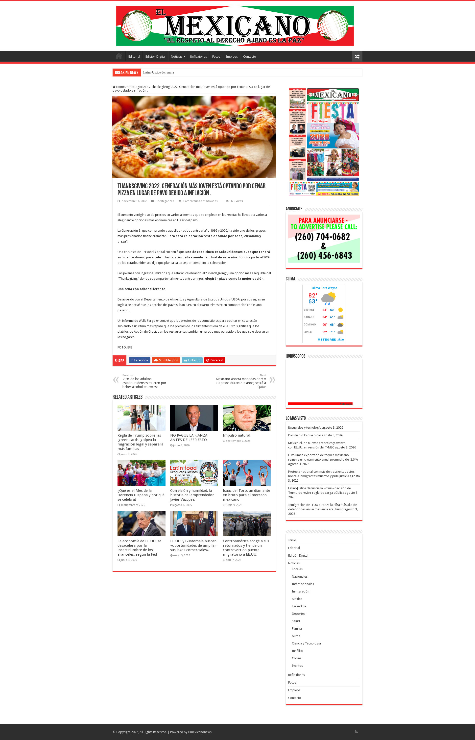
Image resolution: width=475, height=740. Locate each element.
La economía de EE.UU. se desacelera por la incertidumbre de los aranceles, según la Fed (139, 548)
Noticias (176, 56)
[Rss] (356, 732)
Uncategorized (137, 87)
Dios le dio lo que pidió (304, 435)
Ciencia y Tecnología (306, 643)
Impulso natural (237, 435)
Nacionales (300, 576)
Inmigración (300, 591)
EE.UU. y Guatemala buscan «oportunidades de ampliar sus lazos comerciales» (193, 545)
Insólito (297, 651)
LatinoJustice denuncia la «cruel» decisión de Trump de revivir (185, 72)
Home (120, 87)
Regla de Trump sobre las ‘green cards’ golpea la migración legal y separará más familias (140, 442)
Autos (296, 636)
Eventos (297, 665)
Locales (297, 569)
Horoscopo (346, 403)
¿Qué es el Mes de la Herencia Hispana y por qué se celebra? (141, 495)
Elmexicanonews (200, 732)
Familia (297, 628)
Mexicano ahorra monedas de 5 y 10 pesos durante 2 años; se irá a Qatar (241, 381)
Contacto (249, 56)
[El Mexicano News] (235, 25)
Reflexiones (198, 56)
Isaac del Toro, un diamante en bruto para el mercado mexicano (246, 495)
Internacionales (303, 584)
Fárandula (299, 606)
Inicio (119, 56)
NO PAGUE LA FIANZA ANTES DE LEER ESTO (188, 437)
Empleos (232, 56)
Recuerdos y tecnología (304, 427)
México (297, 599)
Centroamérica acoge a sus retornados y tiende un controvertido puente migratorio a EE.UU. (246, 548)
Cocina (297, 658)
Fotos (216, 56)
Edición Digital (155, 56)
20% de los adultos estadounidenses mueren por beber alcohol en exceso (144, 381)
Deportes (298, 614)
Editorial (134, 56)
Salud (296, 621)
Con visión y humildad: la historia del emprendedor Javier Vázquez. (192, 495)
